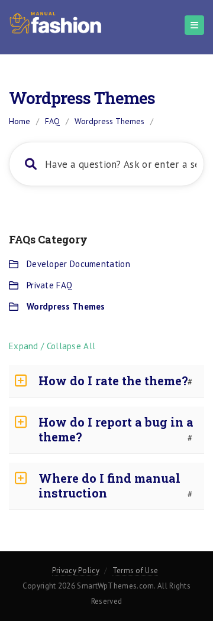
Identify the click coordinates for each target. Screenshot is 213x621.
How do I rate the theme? (113, 380)
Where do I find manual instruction (109, 485)
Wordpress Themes (66, 306)
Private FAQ (49, 285)
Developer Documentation (78, 263)
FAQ (52, 121)
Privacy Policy (75, 570)
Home (19, 121)
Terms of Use (135, 570)
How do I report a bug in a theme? (115, 429)
